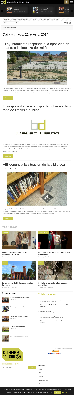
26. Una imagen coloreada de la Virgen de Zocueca (53, 320)
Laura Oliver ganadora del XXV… (19, 336)
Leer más (8, 98)
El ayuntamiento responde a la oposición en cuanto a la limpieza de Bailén (36, 46)
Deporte (41, 376)
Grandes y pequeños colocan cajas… (45, 8)
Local (4, 263)
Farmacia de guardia (10, 19)
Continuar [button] (57, 392)
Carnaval (41, 384)
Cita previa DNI (34, 19)
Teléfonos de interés (46, 19)
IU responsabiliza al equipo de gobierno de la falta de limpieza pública (37, 108)
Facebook (67, 23)
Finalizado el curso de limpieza (19, 316)
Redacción (14, 257)
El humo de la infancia (45, 311)
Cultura (5, 232)
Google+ (70, 23)
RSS (66, 2)
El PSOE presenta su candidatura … (19, 8)
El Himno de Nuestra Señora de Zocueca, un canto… (53, 300)
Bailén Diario (6, 27)
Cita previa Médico (22, 19)
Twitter (65, 23)
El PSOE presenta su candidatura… (20, 297)
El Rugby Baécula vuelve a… (18, 326)
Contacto (57, 19)
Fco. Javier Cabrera (53, 257)
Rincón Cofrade (44, 232)
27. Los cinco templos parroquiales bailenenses (52, 316)
